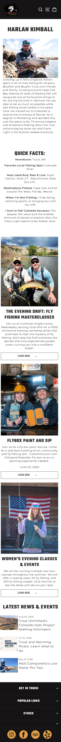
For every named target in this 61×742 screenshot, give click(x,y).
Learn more (24, 593)
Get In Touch (28, 688)
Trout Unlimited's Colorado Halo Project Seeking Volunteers (37, 625)
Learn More (24, 356)
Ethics (29, 713)
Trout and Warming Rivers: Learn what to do (36, 646)
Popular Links (29, 701)
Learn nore (24, 475)
